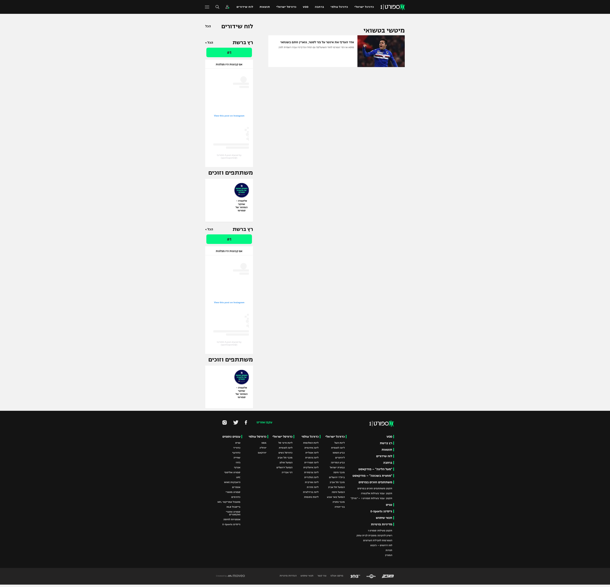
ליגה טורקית (312, 482)
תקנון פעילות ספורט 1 (380, 530)
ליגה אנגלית (312, 452)
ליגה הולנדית (311, 477)
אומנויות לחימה (232, 519)
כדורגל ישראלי (364, 6)
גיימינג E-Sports (381, 511)
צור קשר (321, 575)
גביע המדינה (338, 462)
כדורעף (236, 452)
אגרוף (237, 467)
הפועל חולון (286, 462)
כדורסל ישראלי (286, 6)
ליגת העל (339, 442)
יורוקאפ (262, 452)
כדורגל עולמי (339, 6)
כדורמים (235, 497)
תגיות (389, 550)
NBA (263, 442)
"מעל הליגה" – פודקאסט (375, 469)
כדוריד (236, 447)
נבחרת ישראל (337, 467)
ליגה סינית (313, 487)
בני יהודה (340, 506)
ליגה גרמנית (312, 457)
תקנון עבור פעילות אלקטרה (376, 493)
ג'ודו (238, 462)
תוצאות (265, 6)
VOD (305, 6)
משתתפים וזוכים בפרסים (375, 482)
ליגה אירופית (311, 447)
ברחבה (319, 6)
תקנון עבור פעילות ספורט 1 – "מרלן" (371, 498)
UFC (238, 477)
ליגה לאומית (338, 447)
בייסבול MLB (233, 506)
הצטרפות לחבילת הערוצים (377, 540)
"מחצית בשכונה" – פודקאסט (372, 475)
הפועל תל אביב (336, 487)
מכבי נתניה (338, 502)
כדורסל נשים (285, 452)
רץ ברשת (386, 443)
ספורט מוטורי (233, 492)
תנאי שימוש (384, 517)
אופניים (236, 487)
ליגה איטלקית (311, 467)
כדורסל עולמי (257, 436)
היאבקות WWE (232, 482)
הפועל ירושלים (284, 467)
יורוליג (263, 447)
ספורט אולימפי (232, 472)
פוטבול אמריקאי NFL (228, 502)
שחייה (237, 457)
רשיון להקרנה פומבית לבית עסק (374, 535)
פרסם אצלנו (336, 575)
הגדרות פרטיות (288, 575)
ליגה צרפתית (311, 472)
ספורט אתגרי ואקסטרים (233, 513)
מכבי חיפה (339, 472)
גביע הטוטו (339, 452)
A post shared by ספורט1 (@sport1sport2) (229, 156)
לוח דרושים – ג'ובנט (381, 545)
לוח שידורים (245, 6)
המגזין (388, 555)
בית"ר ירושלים (337, 477)
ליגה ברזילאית (311, 492)
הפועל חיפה (338, 492)
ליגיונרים (340, 457)
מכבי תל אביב (337, 482)
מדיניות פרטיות (381, 524)
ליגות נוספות (311, 497)
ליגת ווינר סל (285, 442)
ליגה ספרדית (311, 462)
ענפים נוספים (231, 436)
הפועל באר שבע (336, 497)
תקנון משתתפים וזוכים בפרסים (374, 488)
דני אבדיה (287, 472)
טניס (389, 504)
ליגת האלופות (311, 442)
